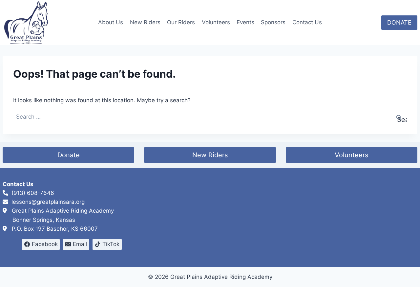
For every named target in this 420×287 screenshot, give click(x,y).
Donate (68, 155)
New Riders (145, 22)
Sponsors (273, 22)
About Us (110, 22)
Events (245, 22)
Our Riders (181, 22)
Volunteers (216, 22)
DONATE (399, 22)
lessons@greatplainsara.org (48, 202)
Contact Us (307, 22)
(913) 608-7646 (32, 193)
